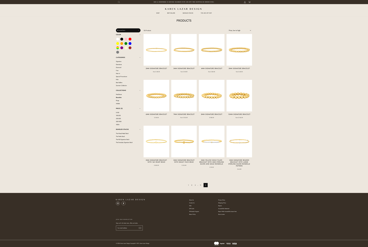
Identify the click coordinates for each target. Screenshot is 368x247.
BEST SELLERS (171, 13)
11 (200, 185)
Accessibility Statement (223, 208)
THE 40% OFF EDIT (206, 13)
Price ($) (119, 108)
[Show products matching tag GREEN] (126, 43)
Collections (121, 90)
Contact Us (191, 203)
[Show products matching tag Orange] (122, 43)
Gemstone (119, 64)
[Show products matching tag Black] (122, 39)
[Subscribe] (140, 228)
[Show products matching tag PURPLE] (122, 47)
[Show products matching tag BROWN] (130, 47)
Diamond (118, 67)
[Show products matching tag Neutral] (126, 47)
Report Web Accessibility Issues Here (227, 211)
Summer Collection (121, 85)
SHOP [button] (158, 13)
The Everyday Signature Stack (124, 142)
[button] (118, 2)
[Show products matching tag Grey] (118, 52)
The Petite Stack (120, 136)
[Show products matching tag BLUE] (130, 43)
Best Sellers (119, 82)
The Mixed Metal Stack (122, 133)
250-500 (118, 118)
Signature (118, 61)
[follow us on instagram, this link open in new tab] (118, 202)
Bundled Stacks (122, 129)
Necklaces (119, 94)
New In (118, 73)
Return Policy (192, 214)
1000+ (118, 125)
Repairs (220, 206)
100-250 (118, 115)
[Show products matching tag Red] (130, 39)
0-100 (117, 112)
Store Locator (221, 214)
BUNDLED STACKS (188, 13)
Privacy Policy (221, 200)
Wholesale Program (194, 211)
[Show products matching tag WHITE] (118, 39)
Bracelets (121, 30)
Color (118, 35)
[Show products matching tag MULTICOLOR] (118, 47)
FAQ (190, 206)
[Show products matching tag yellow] (118, 43)
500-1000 (118, 121)
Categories (120, 57)
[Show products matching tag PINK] (126, 39)
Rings (117, 100)
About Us (191, 200)
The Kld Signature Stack (122, 139)
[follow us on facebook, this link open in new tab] (123, 202)
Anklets (118, 103)
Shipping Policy (222, 203)
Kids (117, 79)
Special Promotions (121, 76)
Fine (117, 70)
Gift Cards (191, 208)
